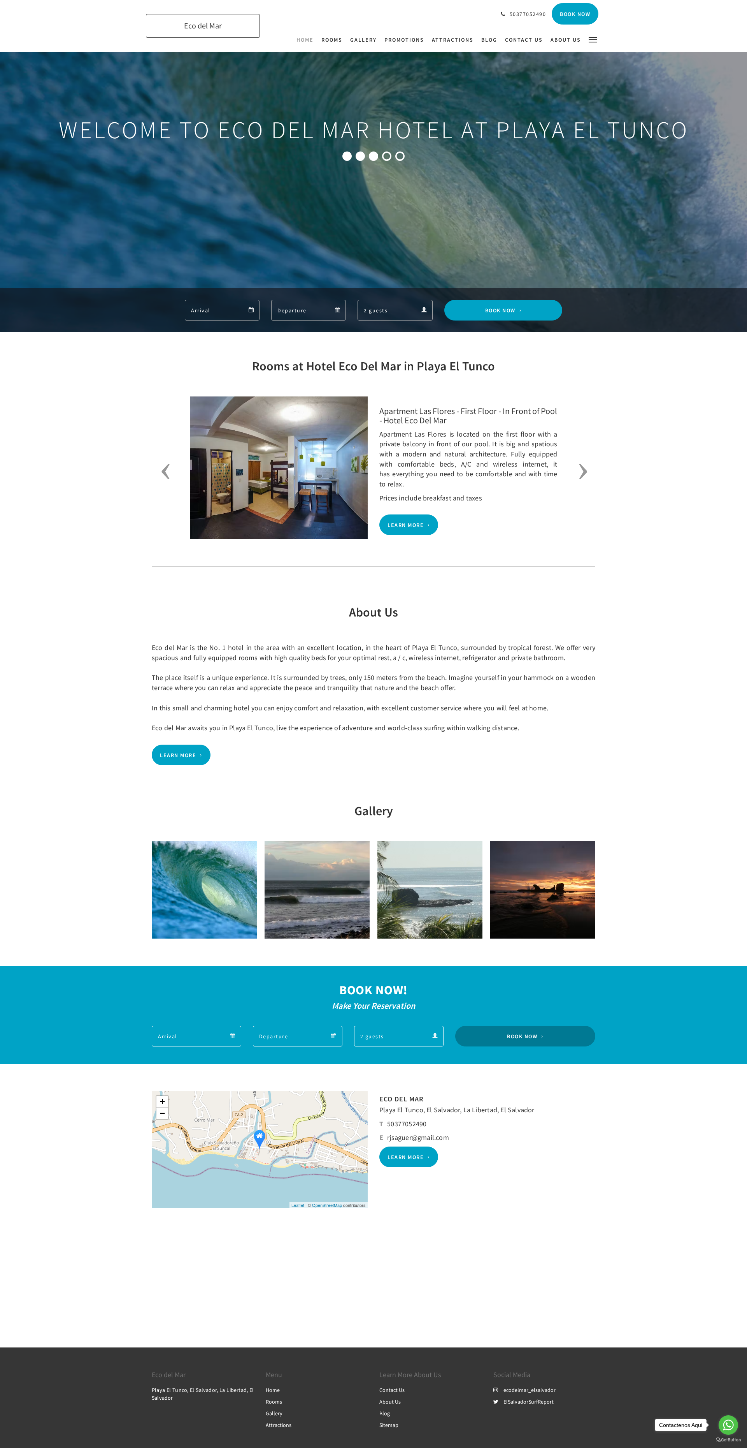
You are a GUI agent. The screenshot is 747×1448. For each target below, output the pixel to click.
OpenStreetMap (327, 1205)
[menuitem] (306, 39)
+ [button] (162, 1101)
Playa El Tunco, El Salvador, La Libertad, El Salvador (457, 1109)
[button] (593, 39)
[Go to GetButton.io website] (728, 1440)
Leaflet (297, 1205)
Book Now (500, 310)
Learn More (406, 524)
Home (273, 1389)
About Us (390, 1401)
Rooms (274, 1401)
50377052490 (406, 1123)
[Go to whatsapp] (728, 1425)
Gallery (274, 1413)
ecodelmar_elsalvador (529, 1389)
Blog (384, 1413)
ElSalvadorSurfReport (528, 1401)
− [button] (162, 1113)
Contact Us (392, 1389)
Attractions (278, 1425)
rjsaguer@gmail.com (418, 1137)
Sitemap (388, 1425)
